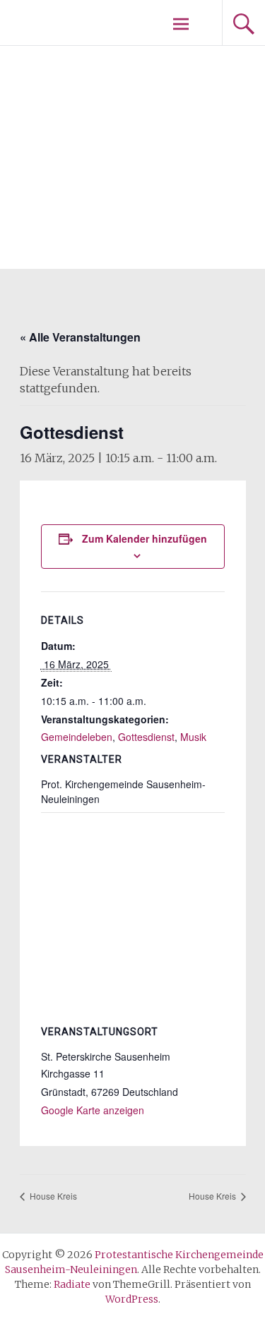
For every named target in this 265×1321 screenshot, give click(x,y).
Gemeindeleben (76, 737)
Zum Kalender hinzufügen (144, 538)
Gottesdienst (146, 737)
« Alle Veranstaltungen (80, 337)
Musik (193, 737)
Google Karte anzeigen (92, 1110)
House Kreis (52, 1196)
